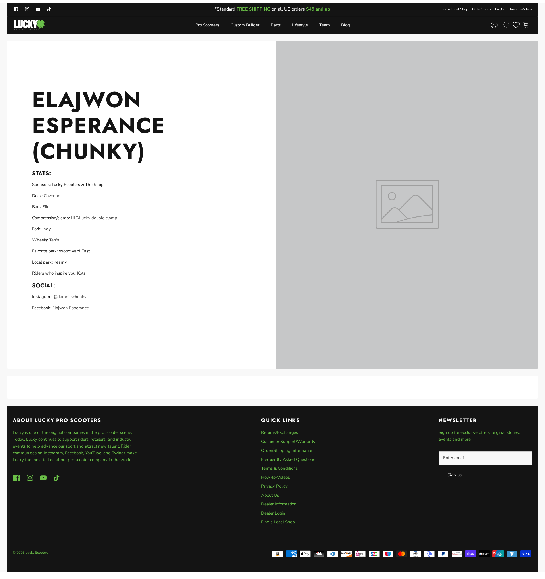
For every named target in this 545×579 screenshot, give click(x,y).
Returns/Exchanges (279, 432)
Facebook (74, 453)
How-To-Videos (520, 9)
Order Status (481, 9)
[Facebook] (16, 9)
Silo (46, 207)
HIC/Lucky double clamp (94, 218)
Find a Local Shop (454, 9)
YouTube (93, 453)
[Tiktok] (49, 9)
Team (324, 25)
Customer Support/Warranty (288, 441)
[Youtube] (38, 9)
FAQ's (499, 9)
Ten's (54, 240)
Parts (276, 25)
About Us (270, 495)
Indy (46, 229)
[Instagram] (27, 9)
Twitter (119, 453)
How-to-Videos (275, 477)
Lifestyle (300, 25)
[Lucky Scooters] (29, 25)
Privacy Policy (274, 486)
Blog (345, 25)
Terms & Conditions (279, 468)
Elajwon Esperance (71, 308)
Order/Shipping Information (287, 450)
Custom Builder (244, 25)
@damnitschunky (70, 297)
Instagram (53, 453)
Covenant (53, 195)
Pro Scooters (207, 25)
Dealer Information (279, 504)
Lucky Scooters (37, 552)
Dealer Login (273, 513)
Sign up (455, 475)
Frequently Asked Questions (288, 459)
